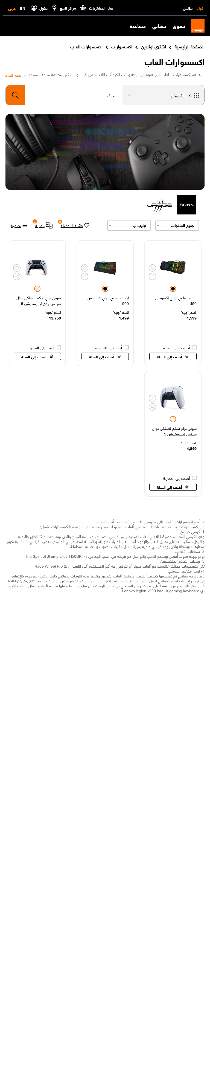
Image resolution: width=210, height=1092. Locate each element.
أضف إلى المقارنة (176, 347)
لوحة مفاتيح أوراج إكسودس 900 (108, 300)
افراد (201, 7)
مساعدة (138, 26)
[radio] (173, 289)
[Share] (152, 276)
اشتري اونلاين (153, 46)
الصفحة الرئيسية (190, 46)
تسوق (179, 26)
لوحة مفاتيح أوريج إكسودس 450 (176, 300)
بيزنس (187, 7)
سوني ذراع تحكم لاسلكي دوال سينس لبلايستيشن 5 (174, 431)
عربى (12, 8)
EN (22, 8)
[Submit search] (15, 95)
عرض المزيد (13, 74)
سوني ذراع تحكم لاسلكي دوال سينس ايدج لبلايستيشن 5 (38, 300)
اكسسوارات (121, 46)
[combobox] (64, 95)
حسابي (159, 26)
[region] (173, 303)
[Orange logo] (195, 26)
